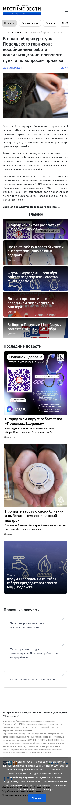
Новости (9, 23)
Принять (37, 798)
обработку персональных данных (30, 777)
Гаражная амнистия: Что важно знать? (34, 679)
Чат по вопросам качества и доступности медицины (27, 625)
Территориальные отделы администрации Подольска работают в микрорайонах (34, 653)
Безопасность (29, 23)
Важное (50, 23)
